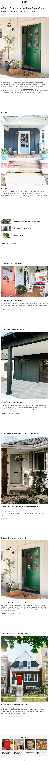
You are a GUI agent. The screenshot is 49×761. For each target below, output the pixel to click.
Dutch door (27, 609)
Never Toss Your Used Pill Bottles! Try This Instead (40, 752)
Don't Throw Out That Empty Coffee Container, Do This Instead (7, 752)
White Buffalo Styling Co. (36, 193)
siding (26, 86)
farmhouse (7, 197)
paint (17, 92)
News (2, 5)
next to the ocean (19, 303)
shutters (43, 511)
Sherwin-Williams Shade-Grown (16, 716)
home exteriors (31, 82)
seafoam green (5, 84)
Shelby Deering (5, 14)
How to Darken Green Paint (18, 235)
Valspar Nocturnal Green (14, 413)
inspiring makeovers (28, 89)
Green (2, 81)
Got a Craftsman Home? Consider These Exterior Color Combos (26, 221)
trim (32, 86)
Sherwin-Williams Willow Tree (15, 518)
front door (42, 86)
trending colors (22, 81)
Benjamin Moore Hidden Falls (15, 243)
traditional (18, 605)
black (37, 405)
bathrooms (40, 81)
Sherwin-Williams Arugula (14, 613)
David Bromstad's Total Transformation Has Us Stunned (29, 752)
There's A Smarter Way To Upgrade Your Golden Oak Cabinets (18, 752)
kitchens (35, 81)
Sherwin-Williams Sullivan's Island (16, 309)
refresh (29, 92)
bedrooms (3, 82)
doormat (13, 610)
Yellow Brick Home (24, 711)
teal (6, 191)
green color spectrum (21, 407)
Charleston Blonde (20, 305)
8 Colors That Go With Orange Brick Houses (21, 228)
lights (21, 197)
